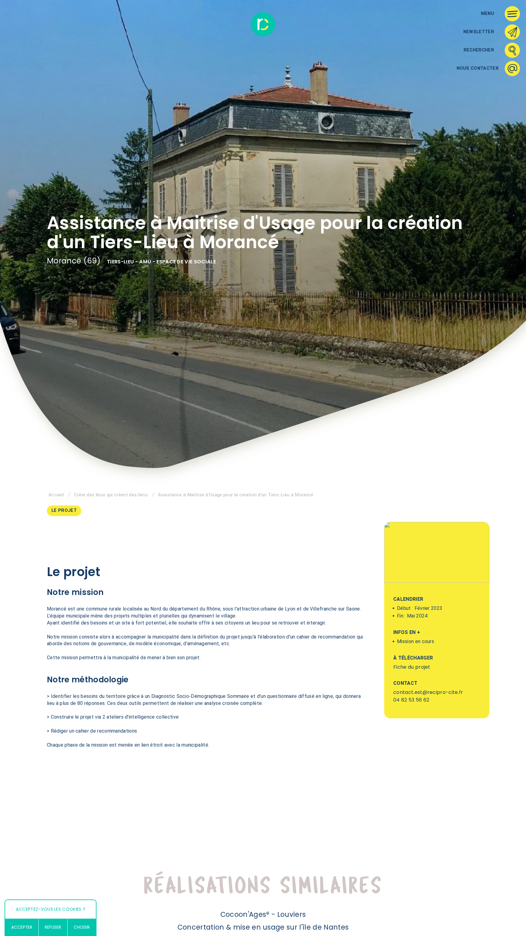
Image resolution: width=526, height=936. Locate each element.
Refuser (53, 927)
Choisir (82, 927)
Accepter (21, 927)
